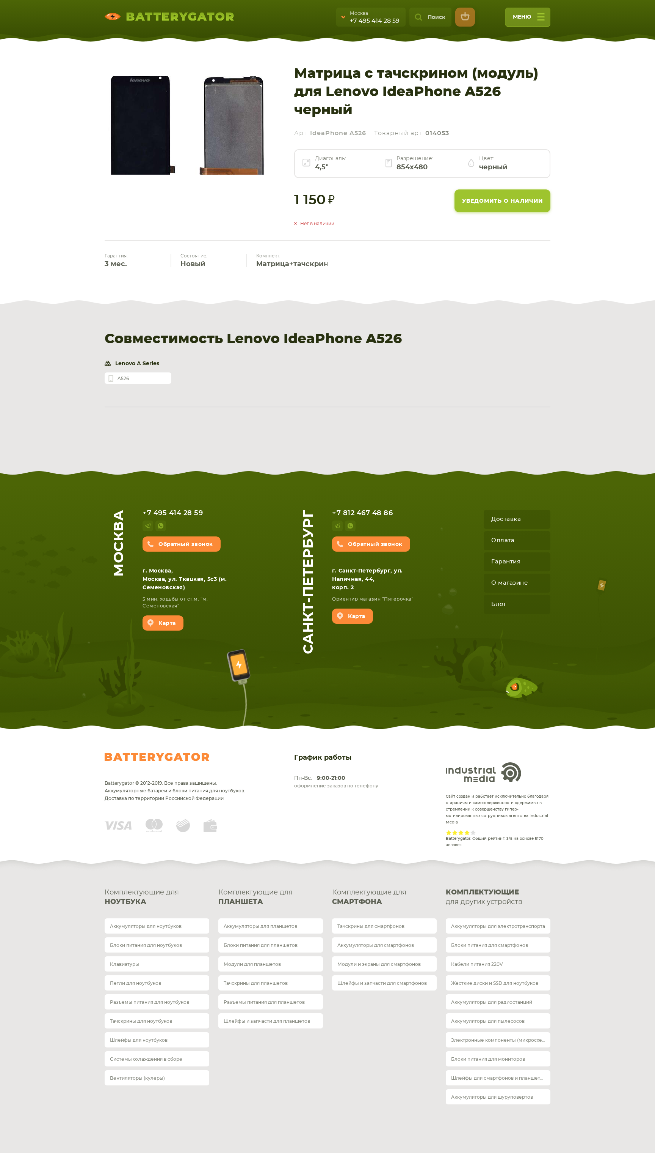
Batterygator (157, 757)
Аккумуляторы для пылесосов (488, 1021)
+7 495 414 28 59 (375, 21)
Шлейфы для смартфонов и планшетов (498, 1078)
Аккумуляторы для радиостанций (491, 1002)
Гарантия (505, 562)
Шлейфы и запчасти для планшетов (267, 1021)
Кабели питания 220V (477, 964)
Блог (498, 604)
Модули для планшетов (252, 964)
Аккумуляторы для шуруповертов (492, 1097)
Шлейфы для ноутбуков (139, 1040)
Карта (167, 623)
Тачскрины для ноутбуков (141, 1021)
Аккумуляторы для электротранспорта (498, 926)
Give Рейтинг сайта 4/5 (467, 833)
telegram (148, 526)
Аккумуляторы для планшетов (260, 926)
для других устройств (484, 897)
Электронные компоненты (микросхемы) (500, 1040)
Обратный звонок (185, 544)
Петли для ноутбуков (135, 983)
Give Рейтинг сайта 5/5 (473, 833)
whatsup (160, 526)
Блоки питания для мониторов (488, 1059)
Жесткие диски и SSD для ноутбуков (494, 983)
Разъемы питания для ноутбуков (149, 1002)
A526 (123, 378)
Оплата (502, 540)
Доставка (506, 519)
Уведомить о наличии (502, 201)
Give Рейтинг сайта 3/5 (461, 833)
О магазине (509, 583)
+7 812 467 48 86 (362, 513)
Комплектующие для (142, 897)
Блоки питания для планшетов (261, 945)
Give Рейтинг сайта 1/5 (449, 833)
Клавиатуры (124, 964)
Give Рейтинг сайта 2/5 (455, 833)
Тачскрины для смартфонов (370, 926)
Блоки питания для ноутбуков (146, 945)
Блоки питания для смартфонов (489, 945)
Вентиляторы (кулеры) (137, 1078)
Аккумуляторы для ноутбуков (146, 926)
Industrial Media (484, 772)
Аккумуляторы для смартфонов (375, 945)
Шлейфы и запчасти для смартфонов (382, 983)
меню (522, 17)
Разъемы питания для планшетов (264, 1002)
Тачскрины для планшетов (256, 983)
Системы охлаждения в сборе (146, 1059)
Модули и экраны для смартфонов (379, 964)
